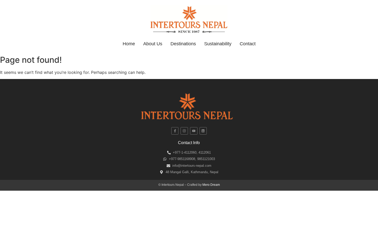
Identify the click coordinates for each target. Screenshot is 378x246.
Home (129, 43)
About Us (152, 43)
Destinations (183, 43)
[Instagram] (184, 131)
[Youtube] (193, 131)
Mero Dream (211, 185)
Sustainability (217, 43)
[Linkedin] (203, 131)
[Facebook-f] (175, 131)
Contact (248, 43)
